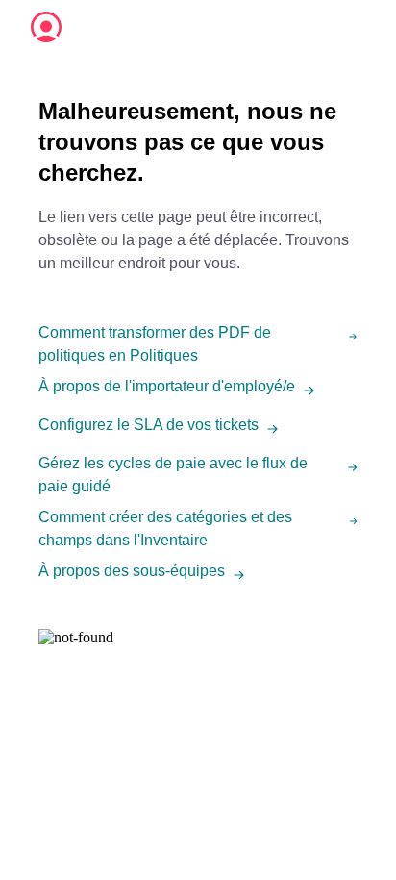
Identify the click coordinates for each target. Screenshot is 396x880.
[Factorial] (46, 27)
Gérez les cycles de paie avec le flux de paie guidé (173, 474)
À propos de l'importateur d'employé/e (166, 386)
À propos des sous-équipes (131, 571)
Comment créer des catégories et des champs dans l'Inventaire (165, 528)
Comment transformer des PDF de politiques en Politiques (154, 344)
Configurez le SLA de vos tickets (148, 424)
